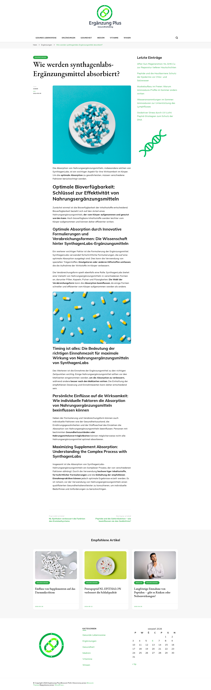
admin (35, 89)
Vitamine (114, 38)
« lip (134, 664)
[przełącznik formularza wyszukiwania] (177, 38)
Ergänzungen (68, 38)
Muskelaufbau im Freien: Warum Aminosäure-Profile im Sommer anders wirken (157, 90)
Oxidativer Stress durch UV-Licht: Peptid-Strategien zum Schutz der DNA (155, 116)
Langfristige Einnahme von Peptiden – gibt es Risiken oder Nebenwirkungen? (152, 592)
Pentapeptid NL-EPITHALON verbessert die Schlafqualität (102, 590)
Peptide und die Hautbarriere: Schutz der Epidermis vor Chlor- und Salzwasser (156, 77)
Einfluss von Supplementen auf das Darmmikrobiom (55, 590)
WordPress (59, 685)
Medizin (101, 38)
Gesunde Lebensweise (46, 38)
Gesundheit (86, 38)
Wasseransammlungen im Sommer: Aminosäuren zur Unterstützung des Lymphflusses (156, 103)
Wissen (127, 38)
